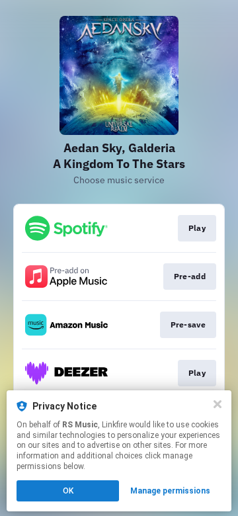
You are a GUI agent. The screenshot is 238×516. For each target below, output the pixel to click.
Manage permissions (170, 490)
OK (68, 490)
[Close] (217, 404)
